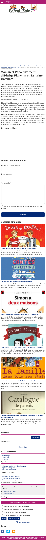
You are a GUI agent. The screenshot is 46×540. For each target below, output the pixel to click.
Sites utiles (5, 457)
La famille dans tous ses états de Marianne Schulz (18, 381)
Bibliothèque (6, 456)
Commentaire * (6, 183)
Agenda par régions (8, 468)
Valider (23, 214)
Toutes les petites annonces (11, 478)
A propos (5, 459)
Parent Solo (23, 447)
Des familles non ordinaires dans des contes (16, 281)
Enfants (17, 67)
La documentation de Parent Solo (18, 66)
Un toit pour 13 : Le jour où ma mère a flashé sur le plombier (22, 348)
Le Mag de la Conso (9, 491)
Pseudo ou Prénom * (11, 165)
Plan (36, 537)
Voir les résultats (14, 518)
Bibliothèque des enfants (7, 67)
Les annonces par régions (10, 480)
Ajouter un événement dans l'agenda (14, 466)
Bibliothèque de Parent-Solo (35, 66)
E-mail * (7, 174)
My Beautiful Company (28, 537)
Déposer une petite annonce (11, 476)
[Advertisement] (23, 39)
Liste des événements (9, 469)
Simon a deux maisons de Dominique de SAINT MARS (20, 315)
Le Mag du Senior (8, 493)
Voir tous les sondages (23, 522)
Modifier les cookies (32, 538)
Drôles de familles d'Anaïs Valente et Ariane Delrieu (18, 248)
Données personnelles (19, 538)
